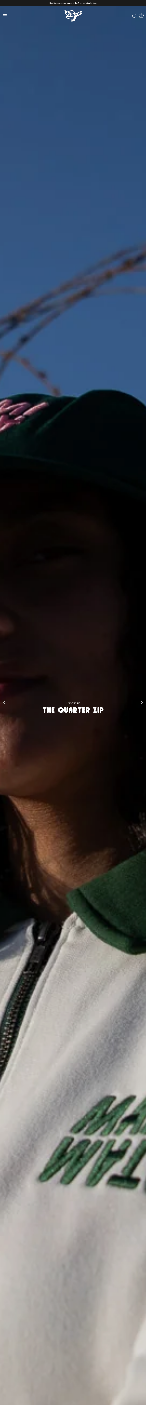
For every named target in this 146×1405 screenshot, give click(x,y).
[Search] (134, 16)
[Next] (142, 702)
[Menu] (5, 16)
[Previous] (4, 702)
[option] (73, 702)
